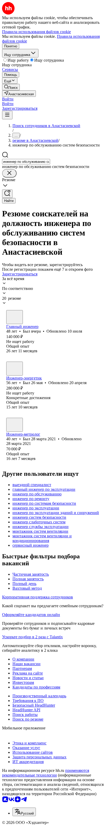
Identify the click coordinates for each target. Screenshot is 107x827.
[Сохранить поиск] (7, 193)
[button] (8, 99)
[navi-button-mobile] (7, 115)
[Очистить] (9, 173)
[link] (11, 87)
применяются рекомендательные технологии (45, 772)
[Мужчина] (14, 317)
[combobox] (26, 161)
